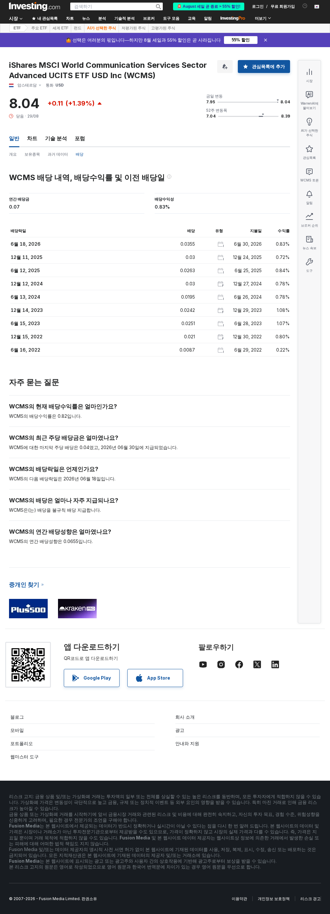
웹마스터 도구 (24, 756)
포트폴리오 (21, 743)
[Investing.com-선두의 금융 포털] (34, 6)
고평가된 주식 (163, 28)
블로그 (17, 717)
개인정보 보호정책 (274, 898)
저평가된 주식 (133, 28)
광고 (179, 730)
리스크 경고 (310, 898)
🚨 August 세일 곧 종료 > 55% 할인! (208, 6)
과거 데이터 (58, 154)
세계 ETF (60, 28)
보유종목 (32, 154)
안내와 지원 (187, 743)
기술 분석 (56, 138)
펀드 (78, 28)
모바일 (17, 730)
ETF (17, 28)
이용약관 (239, 898)
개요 (13, 154)
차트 (32, 138)
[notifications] (305, 6)
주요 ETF (39, 28)
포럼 (80, 138)
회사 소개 (185, 717)
